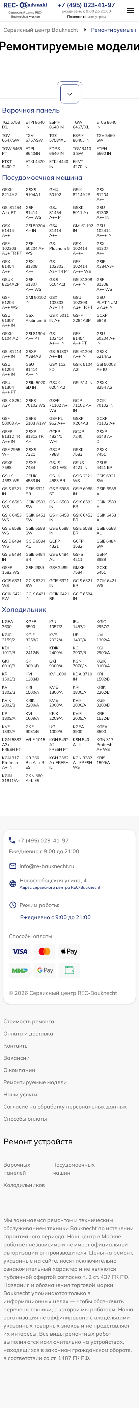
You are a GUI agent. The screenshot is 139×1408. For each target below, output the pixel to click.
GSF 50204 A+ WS (35, 248)
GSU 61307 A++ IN (8, 320)
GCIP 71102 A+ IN (82, 405)
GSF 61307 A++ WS (33, 284)
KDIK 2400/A (56, 650)
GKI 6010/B (8, 663)
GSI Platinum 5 (59, 246)
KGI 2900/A (103, 650)
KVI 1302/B (8, 689)
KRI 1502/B (103, 676)
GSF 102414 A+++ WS (82, 266)
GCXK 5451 (102, 570)
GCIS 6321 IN (59, 583)
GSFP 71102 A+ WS (58, 405)
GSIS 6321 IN (11, 491)
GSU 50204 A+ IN (105, 338)
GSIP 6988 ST (59, 491)
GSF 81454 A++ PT (80, 338)
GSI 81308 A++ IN (82, 282)
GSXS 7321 (31, 452)
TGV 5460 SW (105, 138)
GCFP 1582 (78, 543)
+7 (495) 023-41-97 (86, 5)
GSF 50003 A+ (11, 421)
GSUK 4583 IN (33, 478)
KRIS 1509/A (103, 760)
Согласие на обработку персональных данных (65, 1106)
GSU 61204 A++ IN (8, 369)
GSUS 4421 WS (57, 465)
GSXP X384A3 (33, 354)
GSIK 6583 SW (35, 504)
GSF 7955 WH (11, 452)
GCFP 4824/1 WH (55, 436)
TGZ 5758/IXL (57, 138)
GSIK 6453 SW (35, 517)
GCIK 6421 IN (36, 596)
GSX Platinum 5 (36, 318)
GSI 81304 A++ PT (35, 336)
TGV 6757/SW (34, 138)
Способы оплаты (25, 1118)
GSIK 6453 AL (106, 517)
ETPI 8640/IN (33, 151)
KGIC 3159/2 (8, 637)
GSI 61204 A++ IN (82, 354)
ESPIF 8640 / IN (81, 138)
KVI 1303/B (32, 676)
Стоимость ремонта (28, 1021)
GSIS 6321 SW (106, 478)
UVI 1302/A (103, 637)
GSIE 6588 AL (106, 530)
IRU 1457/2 (79, 624)
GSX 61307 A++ (102, 248)
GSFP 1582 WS (10, 570)
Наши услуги (20, 1094)
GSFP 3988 (101, 557)
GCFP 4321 (54, 543)
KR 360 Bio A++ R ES (35, 762)
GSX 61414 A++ (8, 230)
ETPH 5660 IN (103, 151)
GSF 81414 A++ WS (33, 212)
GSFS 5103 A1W (36, 421)
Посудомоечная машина (42, 177)
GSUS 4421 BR (104, 465)
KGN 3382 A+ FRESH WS (82, 762)
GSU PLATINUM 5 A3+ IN (106, 302)
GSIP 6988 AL (106, 491)
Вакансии (16, 1057)
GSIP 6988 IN (82, 491)
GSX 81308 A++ (31, 266)
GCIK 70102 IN (104, 403)
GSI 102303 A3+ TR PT (59, 266)
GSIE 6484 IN (11, 557)
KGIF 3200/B (103, 703)
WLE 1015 (35, 739)
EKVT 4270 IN (80, 164)
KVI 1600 (57, 673)
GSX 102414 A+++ (80, 248)
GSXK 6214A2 (103, 354)
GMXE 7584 (78, 570)
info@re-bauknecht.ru (47, 866)
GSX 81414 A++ (55, 230)
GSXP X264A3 (80, 421)
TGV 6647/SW (10, 138)
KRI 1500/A (32, 689)
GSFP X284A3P (82, 318)
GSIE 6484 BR (35, 557)
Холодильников (24, 1185)
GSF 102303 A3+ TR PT (12, 248)
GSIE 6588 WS (11, 530)
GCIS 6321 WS (12, 583)
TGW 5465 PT (12, 151)
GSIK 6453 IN (59, 517)
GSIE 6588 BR (82, 530)
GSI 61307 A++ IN (58, 354)
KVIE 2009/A (79, 716)
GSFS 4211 (78, 557)
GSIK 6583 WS (12, 504)
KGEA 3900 (78, 729)
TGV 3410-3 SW (83, 151)
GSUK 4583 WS (10, 478)
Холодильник (24, 609)
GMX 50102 (55, 192)
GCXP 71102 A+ (105, 421)
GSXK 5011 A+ (81, 210)
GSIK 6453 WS (12, 517)
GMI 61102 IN (83, 228)
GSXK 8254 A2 (104, 385)
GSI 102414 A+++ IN (56, 338)
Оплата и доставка (28, 1033)
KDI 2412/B (32, 650)
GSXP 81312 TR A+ (35, 436)
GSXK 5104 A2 (10, 336)
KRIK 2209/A (56, 716)
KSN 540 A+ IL (81, 742)
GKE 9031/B (32, 729)
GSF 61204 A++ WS (10, 302)
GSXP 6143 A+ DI (104, 436)
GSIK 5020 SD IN (35, 385)
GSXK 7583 (78, 452)
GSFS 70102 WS (35, 403)
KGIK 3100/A (103, 663)
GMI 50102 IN (36, 300)
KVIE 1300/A (56, 689)
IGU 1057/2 (55, 624)
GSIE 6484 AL (58, 557)
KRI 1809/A (9, 716)
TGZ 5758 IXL (11, 124)
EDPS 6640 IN (56, 151)
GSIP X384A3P (105, 264)
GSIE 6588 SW (35, 530)
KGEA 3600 (7, 624)
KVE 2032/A (56, 637)
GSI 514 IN (82, 382)
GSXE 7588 (7, 465)
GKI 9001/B (32, 663)
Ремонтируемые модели (35, 1082)
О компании (19, 1070)
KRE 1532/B (103, 716)
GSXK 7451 (101, 452)
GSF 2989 (35, 567)
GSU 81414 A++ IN (32, 369)
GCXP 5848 (102, 318)
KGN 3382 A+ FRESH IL (58, 762)
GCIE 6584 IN (82, 596)
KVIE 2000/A (56, 703)
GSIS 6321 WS (82, 478)
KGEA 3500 (102, 729)
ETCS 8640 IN (106, 124)
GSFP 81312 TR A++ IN (11, 436)
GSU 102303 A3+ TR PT (83, 302)
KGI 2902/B (79, 650)
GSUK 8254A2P (11, 282)
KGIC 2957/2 (102, 624)
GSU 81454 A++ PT (56, 212)
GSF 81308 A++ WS (104, 284)
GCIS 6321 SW (35, 583)
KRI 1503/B (8, 676)
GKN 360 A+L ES (34, 778)
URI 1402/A (79, 637)
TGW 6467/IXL (81, 124)
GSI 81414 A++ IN (11, 354)
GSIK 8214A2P (81, 192)
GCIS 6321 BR (82, 583)
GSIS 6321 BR (35, 491)
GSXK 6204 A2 (57, 385)
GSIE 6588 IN (58, 530)
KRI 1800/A (79, 689)
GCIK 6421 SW (12, 596)
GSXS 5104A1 (33, 192)
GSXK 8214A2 (9, 192)
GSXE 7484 (31, 465)
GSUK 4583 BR (57, 478)
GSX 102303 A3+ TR (56, 302)
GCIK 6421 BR (59, 596)
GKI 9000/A (56, 663)
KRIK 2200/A (32, 703)
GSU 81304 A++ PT (9, 387)
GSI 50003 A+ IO (106, 367)
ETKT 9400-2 (9, 164)
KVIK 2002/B (8, 703)
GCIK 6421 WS (106, 583)
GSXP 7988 (54, 452)
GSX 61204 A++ (102, 194)
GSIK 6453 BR (82, 517)
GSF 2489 (58, 567)
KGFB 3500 (31, 624)
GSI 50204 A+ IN (35, 228)
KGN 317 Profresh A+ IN (10, 762)
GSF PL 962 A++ (57, 421)
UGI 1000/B (55, 729)
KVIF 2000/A (79, 703)
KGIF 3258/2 (32, 637)
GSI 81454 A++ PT (11, 210)
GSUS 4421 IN (80, 465)
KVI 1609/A (32, 716)
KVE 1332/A (9, 729)
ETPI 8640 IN (35, 124)
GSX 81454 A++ (8, 266)
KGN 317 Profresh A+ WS (104, 744)
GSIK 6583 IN (59, 504)
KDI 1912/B (8, 650)
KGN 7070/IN (80, 663)
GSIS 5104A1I (57, 282)
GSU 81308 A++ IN (102, 212)
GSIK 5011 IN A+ (59, 318)
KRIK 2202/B (103, 689)
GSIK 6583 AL (106, 504)
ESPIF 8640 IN (56, 124)
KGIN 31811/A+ (11, 778)
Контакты (16, 1045)
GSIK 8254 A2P (12, 403)
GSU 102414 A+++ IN (104, 230)
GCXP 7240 (78, 434)
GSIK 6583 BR (82, 504)
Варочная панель (31, 110)
